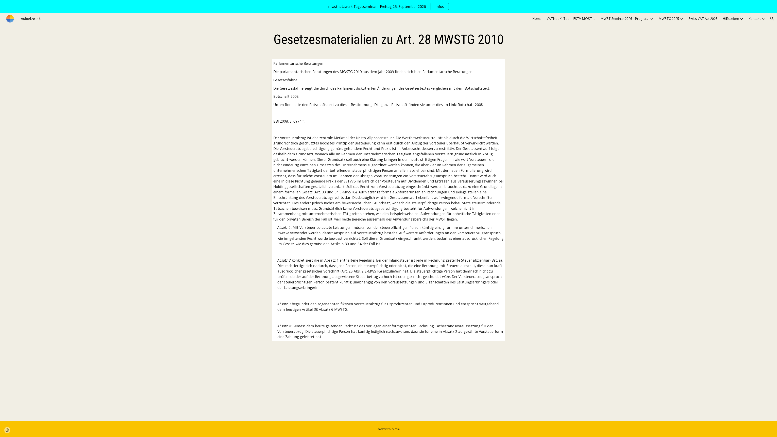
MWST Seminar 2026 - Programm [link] (625, 18)
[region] (388, 6)
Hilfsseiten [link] (731, 18)
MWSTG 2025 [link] (669, 18)
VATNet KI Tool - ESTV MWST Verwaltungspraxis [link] (571, 18)
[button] (772, 18)
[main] (388, 39)
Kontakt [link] (754, 18)
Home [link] (536, 18)
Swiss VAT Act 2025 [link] (703, 18)
